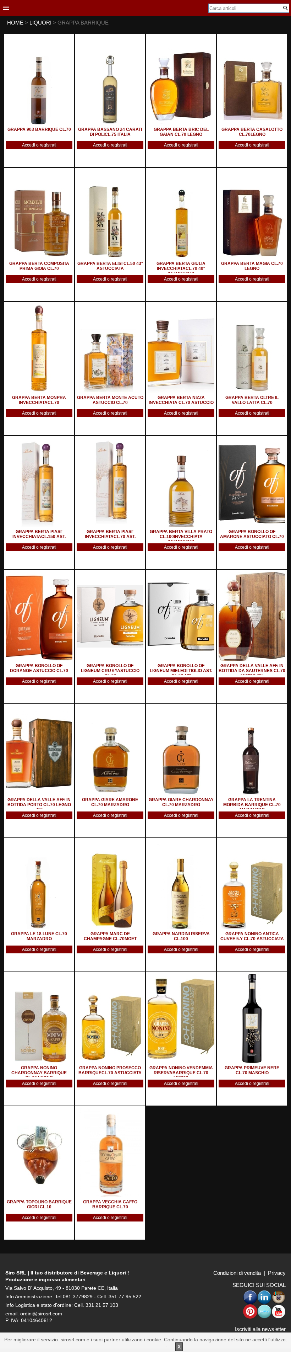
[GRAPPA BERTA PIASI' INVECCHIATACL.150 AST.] (39, 482)
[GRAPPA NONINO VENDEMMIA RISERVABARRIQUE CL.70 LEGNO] (181, 1018)
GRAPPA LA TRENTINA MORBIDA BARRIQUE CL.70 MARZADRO (252, 804)
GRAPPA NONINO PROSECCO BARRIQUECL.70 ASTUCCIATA (110, 1070)
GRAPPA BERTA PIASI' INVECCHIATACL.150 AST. (39, 534)
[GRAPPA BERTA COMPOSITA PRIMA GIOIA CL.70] (39, 214)
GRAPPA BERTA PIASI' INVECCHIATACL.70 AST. (110, 534)
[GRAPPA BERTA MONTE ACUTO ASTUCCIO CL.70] (110, 348)
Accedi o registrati (39, 145)
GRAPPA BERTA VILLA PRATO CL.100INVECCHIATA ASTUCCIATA (181, 536)
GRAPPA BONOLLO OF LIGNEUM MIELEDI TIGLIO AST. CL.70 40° (181, 670)
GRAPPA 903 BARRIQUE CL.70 (39, 129)
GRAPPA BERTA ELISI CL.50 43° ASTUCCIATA (110, 266)
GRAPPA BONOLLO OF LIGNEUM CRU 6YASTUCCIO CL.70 (110, 670)
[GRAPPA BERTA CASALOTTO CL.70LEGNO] (252, 80)
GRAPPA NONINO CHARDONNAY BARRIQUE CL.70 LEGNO (39, 1072)
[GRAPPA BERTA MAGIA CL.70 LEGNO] (252, 214)
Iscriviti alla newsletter (260, 1329)
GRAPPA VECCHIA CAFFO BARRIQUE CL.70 (110, 1204)
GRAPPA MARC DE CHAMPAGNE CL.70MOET (110, 936)
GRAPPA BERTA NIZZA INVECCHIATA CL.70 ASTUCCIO (181, 400)
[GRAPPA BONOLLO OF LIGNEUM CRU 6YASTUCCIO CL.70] (110, 616)
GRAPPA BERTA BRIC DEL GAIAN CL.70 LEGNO (181, 132)
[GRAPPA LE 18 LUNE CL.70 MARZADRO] (39, 884)
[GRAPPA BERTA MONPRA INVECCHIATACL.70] (39, 348)
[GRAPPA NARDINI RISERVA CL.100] (181, 884)
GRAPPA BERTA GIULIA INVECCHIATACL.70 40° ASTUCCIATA (181, 268)
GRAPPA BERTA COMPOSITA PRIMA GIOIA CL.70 (39, 266)
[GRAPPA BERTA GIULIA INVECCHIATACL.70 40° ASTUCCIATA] (181, 214)
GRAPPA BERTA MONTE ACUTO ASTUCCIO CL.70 (110, 400)
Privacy (277, 1273)
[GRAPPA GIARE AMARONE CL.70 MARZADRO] (110, 750)
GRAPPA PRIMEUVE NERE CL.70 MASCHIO (252, 1070)
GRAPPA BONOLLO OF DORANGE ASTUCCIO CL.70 (39, 668)
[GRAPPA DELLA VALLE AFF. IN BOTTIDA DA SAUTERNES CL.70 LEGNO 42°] (252, 616)
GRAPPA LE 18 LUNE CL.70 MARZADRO (39, 936)
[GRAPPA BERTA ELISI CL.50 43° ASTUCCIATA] (110, 214)
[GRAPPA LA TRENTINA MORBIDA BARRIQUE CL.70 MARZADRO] (252, 750)
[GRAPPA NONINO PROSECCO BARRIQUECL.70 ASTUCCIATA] (110, 1018)
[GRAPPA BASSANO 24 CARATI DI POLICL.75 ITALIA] (110, 80)
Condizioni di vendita (237, 1273)
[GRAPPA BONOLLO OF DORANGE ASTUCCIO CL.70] (39, 616)
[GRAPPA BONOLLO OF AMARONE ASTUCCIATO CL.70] (252, 482)
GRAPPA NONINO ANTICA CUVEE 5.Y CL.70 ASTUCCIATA (252, 936)
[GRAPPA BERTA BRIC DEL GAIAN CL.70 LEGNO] (181, 80)
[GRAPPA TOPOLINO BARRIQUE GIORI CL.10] (39, 1152)
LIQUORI (41, 23)
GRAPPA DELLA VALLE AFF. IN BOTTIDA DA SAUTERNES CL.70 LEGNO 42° (252, 670)
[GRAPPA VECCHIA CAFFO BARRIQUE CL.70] (110, 1152)
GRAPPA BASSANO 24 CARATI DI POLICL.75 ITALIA (110, 132)
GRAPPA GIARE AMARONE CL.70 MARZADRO (110, 802)
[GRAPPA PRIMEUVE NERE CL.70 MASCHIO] (252, 1018)
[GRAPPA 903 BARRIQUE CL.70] (39, 80)
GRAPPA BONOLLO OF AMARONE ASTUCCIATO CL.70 (252, 534)
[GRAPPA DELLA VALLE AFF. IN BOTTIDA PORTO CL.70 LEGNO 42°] (39, 750)
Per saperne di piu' (145, 1345)
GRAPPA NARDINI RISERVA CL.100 (181, 936)
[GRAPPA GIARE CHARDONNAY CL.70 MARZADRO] (181, 750)
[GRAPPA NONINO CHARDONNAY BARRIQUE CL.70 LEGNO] (39, 1018)
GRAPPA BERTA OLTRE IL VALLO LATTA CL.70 (252, 400)
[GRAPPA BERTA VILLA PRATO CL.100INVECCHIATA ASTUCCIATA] (181, 482)
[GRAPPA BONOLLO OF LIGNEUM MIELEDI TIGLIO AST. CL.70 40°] (181, 616)
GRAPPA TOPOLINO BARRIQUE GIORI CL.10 (39, 1204)
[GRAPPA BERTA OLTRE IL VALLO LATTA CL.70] (252, 348)
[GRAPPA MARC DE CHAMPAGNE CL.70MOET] (110, 884)
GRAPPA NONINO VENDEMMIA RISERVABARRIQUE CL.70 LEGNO (181, 1072)
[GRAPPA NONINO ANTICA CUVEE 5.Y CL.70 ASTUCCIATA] (252, 884)
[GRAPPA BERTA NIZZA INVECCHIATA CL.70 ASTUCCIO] (181, 348)
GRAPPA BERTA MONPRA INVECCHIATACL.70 (39, 400)
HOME (15, 23)
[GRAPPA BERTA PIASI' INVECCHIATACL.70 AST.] (110, 482)
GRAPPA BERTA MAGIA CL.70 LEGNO (252, 266)
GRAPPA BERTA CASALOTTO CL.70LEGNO (251, 132)
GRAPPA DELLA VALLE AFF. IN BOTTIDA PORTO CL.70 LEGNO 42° (39, 804)
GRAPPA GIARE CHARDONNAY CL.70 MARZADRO (181, 802)
